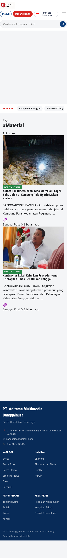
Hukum (38, 475)
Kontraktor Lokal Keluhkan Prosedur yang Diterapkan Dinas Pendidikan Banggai (30, 277)
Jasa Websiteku (22, 536)
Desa (5, 481)
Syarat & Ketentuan (45, 513)
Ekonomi (39, 458)
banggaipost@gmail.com (19, 439)
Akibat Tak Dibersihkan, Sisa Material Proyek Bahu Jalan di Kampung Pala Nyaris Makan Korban (32, 194)
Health (38, 470)
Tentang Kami (10, 501)
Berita (6, 458)
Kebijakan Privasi (44, 507)
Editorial (7, 487)
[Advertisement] (33, 67)
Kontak (6, 518)
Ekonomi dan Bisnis (45, 464)
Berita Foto (9, 464)
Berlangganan (22, 14)
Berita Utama (12, 187)
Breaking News (11, 475)
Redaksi (7, 507)
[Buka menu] (64, 14)
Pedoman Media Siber (47, 501)
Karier (6, 513)
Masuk (5, 14)
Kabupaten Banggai (30, 108)
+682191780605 (16, 444)
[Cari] (63, 24)
